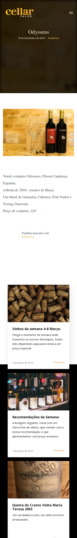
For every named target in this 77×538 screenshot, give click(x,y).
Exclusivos (53, 38)
